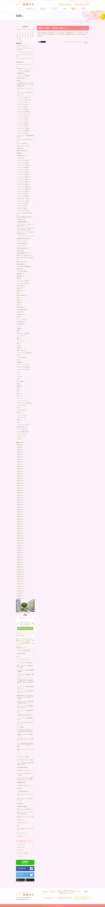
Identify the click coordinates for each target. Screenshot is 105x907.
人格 (18, 345)
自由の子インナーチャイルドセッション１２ (25, 750)
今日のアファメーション (22, 45)
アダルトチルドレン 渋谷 (22, 198)
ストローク (19, 398)
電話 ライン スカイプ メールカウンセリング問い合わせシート (25, 813)
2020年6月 (19, 526)
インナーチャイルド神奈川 (22, 111)
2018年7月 (19, 564)
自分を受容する (20, 314)
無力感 (18, 316)
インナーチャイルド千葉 (22, 160)
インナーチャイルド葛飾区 (22, 167)
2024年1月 (19, 471)
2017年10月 (19, 586)
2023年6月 (19, 476)
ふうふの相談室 (20, 727)
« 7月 (20, 40)
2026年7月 (19, 447)
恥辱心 (18, 343)
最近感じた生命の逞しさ (22, 150)
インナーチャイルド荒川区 (22, 172)
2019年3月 (19, 552)
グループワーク (20, 850)
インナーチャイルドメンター (23, 659)
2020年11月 (19, 516)
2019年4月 (19, 550)
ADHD (18, 355)
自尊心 (18, 300)
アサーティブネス (20, 319)
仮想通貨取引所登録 (21, 782)
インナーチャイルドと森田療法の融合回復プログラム (25, 687)
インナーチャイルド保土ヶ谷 (23, 99)
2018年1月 (19, 579)
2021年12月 (19, 502)
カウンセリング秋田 (21, 143)
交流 (18, 304)
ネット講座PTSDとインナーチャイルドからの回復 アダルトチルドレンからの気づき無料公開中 (25, 84)
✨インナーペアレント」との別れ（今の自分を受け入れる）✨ (25, 225)
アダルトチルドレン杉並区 (22, 184)
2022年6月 (19, 492)
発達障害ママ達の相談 (21, 806)
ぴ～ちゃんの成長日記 (21, 431)
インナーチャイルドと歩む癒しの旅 (24, 662)
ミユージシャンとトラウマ (22, 424)
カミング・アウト (20, 245)
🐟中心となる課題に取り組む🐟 (23, 217)
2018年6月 (19, 567)
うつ (18, 374)
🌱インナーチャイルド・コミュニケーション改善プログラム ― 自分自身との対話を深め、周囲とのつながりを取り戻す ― (25, 681)
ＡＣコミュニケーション (22, 364)
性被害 (18, 419)
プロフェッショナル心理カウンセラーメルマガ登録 (25, 774)
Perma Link (86, 43)
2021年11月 (19, 504)
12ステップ (19, 94)
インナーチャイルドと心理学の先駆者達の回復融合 (25, 670)
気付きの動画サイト (21, 155)
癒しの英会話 (20, 803)
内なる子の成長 (20, 285)
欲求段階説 (19, 362)
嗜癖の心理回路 (20, 264)
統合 (18, 359)
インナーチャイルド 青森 (22, 128)
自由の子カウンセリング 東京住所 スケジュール (25, 799)
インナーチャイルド (21, 429)
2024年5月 (19, 468)
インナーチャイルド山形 (22, 133)
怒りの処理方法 (20, 321)
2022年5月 (19, 495)
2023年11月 (19, 473)
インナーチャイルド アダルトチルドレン (25, 89)
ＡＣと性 (18, 376)
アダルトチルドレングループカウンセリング (25, 795)
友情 (18, 297)
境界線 (18, 278)
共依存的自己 (19, 273)
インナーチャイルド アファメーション (25, 58)
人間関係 (18, 328)
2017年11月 (19, 583)
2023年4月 (19, 478)
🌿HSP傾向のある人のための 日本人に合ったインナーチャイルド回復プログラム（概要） (25, 697)
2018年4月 (19, 571)
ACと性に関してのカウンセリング (24, 785)
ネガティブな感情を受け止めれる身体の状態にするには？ (25, 763)
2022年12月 (19, 483)
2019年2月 (19, 555)
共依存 (18, 412)
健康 (18, 80)
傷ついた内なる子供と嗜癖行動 (23, 266)
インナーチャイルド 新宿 (22, 201)
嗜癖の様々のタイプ (21, 261)
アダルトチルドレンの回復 (22, 367)
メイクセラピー (20, 856)
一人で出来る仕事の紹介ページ (23, 791)
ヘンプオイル (19, 158)
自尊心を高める (20, 307)
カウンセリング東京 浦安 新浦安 (24, 213)
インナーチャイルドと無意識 (23, 75)
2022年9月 (19, 488)
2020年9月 (19, 521)
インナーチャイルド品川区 (22, 196)
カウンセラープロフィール (22, 822)
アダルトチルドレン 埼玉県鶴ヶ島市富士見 (25, 136)
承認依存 (18, 386)
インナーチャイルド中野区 (22, 186)
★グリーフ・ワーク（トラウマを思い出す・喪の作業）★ (25, 232)
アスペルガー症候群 (21, 357)
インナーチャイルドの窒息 (22, 280)
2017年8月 (19, 591)
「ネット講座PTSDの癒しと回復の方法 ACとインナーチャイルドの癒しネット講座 (25, 745)
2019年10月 (19, 538)
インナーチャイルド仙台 (22, 121)
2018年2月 (19, 576)
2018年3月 (19, 574)
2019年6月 (19, 545)
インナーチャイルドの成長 (22, 283)
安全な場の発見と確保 (21, 243)
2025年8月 (19, 452)
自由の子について (21, 819)
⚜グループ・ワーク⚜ (21, 241)
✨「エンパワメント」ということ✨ (24, 236)
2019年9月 (19, 540)
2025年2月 (19, 456)
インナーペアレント (21, 415)
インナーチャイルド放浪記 (22, 97)
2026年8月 (19, 445)
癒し (18, 656)
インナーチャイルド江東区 (22, 174)
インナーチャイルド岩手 (22, 126)
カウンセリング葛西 (21, 208)
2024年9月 (19, 461)
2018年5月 (19, 569)
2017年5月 (19, 598)
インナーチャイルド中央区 (22, 162)
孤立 (18, 379)
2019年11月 (19, 535)
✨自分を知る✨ (20, 219)
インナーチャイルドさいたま (23, 114)
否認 (18, 407)
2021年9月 (19, 507)
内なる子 (18, 288)
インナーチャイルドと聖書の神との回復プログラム (25, 675)
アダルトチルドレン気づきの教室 (24, 92)
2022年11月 (19, 485)
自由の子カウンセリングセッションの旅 (25, 816)
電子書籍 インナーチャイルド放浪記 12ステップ (25, 735)
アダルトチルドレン (21, 434)
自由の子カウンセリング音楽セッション (25, 809)
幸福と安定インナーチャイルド (23, 68)
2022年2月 (19, 497)
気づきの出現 (19, 250)
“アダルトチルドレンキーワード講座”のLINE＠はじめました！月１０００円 (25, 778)
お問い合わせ (20, 836)
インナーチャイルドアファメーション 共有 (25, 55)
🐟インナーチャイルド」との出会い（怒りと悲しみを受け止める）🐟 (25, 228)
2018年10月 (19, 557)
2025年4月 (19, 454)
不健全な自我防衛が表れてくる (23, 253)
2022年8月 (19, 490)
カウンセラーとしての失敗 (22, 756)
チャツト (19, 754)
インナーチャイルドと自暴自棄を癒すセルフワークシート (25, 691)
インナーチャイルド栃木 (22, 116)
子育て (18, 395)
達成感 (18, 302)
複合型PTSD (19, 268)
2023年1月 (19, 480)
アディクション (20, 405)
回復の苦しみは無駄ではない (23, 248)
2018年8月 (19, 562)
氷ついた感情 (19, 381)
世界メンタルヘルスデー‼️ (22, 146)
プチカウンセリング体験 (22, 853)
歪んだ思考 (19, 312)
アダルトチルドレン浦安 (22, 210)
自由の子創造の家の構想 (22, 767)
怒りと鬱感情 (19, 324)
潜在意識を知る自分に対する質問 (24, 715)
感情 (18, 331)
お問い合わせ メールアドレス (23, 770)
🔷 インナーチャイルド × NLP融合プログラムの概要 (25, 666)
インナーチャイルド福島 (22, 123)
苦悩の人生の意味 (20, 295)
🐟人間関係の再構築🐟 (21, 221)
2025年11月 (19, 449)
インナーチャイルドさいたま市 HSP (24, 139)
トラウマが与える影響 (21, 271)
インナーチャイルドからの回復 (23, 352)
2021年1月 (19, 514)
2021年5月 (19, 509)
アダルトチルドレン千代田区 (23, 165)
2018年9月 (19, 559)
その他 (18, 439)
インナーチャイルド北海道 (22, 130)
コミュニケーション (21, 400)
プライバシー (19, 340)
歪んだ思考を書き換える (22, 309)
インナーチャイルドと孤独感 (23, 70)
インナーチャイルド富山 (22, 104)
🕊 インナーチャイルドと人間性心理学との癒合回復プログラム (25, 702)
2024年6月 (19, 466)
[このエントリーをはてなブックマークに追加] (39, 41)
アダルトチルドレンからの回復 (23, 403)
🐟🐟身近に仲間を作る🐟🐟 (23, 238)
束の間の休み (19, 148)
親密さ (18, 338)
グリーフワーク (20, 417)
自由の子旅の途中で (21, 427)
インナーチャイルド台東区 (22, 179)
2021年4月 (19, 512)
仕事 (18, 422)
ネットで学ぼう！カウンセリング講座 (25, 759)
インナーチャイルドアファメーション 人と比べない (25, 48)
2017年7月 (19, 593)
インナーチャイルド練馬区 (22, 182)
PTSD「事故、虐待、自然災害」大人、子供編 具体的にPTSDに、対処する (25, 730)
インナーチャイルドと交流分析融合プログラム (25, 718)
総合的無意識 (19, 73)
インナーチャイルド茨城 (22, 118)
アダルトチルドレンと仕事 (22, 369)
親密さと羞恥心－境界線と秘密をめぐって (54, 28)
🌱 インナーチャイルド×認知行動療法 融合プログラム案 (25, 706)
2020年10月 (19, 519)
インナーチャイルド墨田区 (22, 177)
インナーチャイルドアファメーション (25, 52)
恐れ (18, 388)
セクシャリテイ (20, 336)
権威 (18, 383)
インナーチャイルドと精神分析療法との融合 (25, 711)
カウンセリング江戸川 (21, 205)
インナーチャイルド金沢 (22, 102)
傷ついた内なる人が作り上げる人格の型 (25, 257)
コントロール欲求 (20, 410)
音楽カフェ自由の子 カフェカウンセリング (25, 829)
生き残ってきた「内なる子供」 (23, 255)
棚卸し (18, 393)
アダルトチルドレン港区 (22, 203)
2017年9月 (19, 588)
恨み (18, 391)
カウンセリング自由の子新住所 (23, 650)
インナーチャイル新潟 (21, 106)
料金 (18, 825)
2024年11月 (19, 459)
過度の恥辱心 (19, 276)
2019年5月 (19, 547)
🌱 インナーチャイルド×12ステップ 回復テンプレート (25, 723)
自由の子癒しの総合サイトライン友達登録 (25, 739)
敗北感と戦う (19, 290)
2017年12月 (19, 581)
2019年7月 (19, 543)
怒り (18, 326)
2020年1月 (19, 533)
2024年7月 (19, 464)
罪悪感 (18, 348)
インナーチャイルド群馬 (22, 109)
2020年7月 (19, 523)
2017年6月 (19, 595)
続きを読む (86, 37)
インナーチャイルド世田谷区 (23, 189)
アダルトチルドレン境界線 (22, 333)
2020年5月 (19, 528)
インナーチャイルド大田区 (22, 191)
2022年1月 (19, 500)
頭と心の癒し (20, 788)
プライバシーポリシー (21, 833)
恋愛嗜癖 (18, 153)
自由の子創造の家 (20, 78)
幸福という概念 (20, 350)
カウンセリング (20, 436)
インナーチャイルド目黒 (22, 193)
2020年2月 (19, 531)
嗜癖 (18, 292)
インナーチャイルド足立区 (22, 170)
